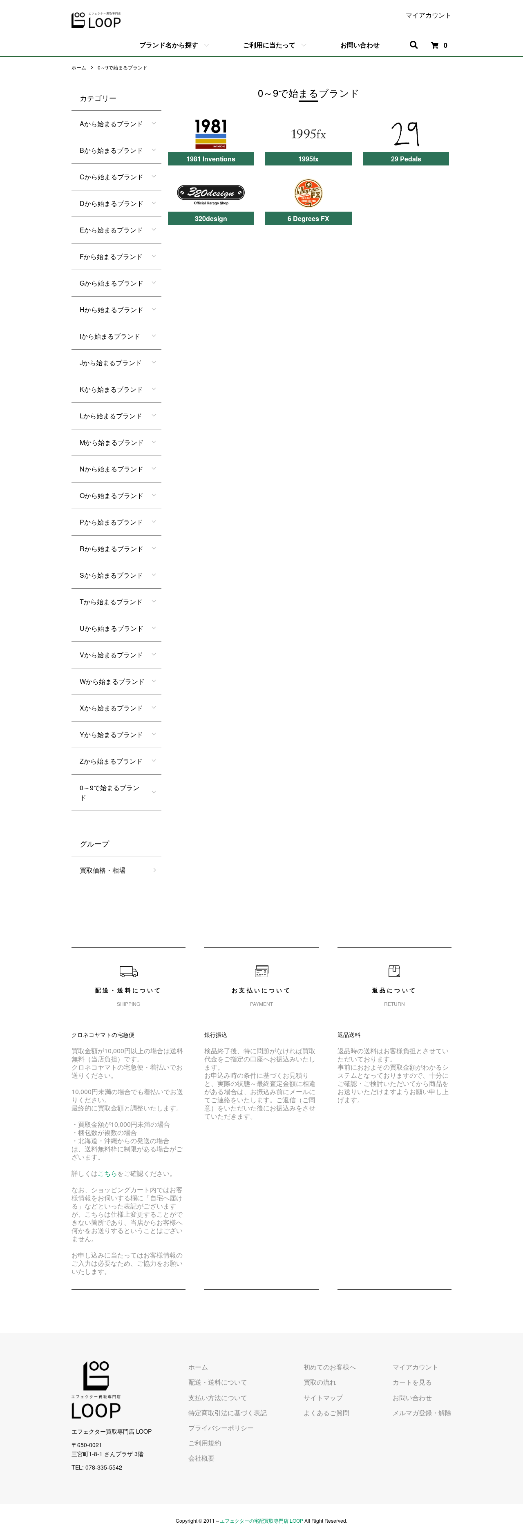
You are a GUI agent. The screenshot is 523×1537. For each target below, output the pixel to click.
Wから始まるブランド (112, 681)
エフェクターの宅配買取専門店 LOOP (261, 1520)
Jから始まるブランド (111, 362)
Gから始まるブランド (111, 283)
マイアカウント (428, 15)
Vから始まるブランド (111, 654)
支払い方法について (217, 1397)
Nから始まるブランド (111, 469)
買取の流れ (320, 1382)
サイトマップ (323, 1397)
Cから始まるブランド (111, 176)
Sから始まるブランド (111, 575)
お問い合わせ (360, 44)
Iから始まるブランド (110, 336)
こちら (107, 1173)
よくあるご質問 (326, 1412)
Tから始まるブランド (111, 601)
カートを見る (412, 1382)
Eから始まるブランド (111, 230)
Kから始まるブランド (111, 389)
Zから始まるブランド (111, 761)
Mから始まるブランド (112, 442)
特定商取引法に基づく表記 (227, 1412)
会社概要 (201, 1458)
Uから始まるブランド (111, 628)
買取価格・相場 (102, 870)
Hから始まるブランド (111, 309)
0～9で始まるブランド (123, 67)
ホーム (79, 67)
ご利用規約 (204, 1443)
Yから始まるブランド (111, 734)
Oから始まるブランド (111, 495)
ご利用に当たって (269, 44)
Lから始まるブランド (111, 415)
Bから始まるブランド (111, 150)
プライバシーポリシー (221, 1427)
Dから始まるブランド (111, 203)
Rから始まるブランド (111, 548)
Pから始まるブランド (111, 522)
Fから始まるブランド (111, 256)
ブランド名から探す (168, 44)
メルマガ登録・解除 (422, 1412)
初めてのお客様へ (330, 1367)
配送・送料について (217, 1382)
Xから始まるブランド (111, 708)
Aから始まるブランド (111, 123)
